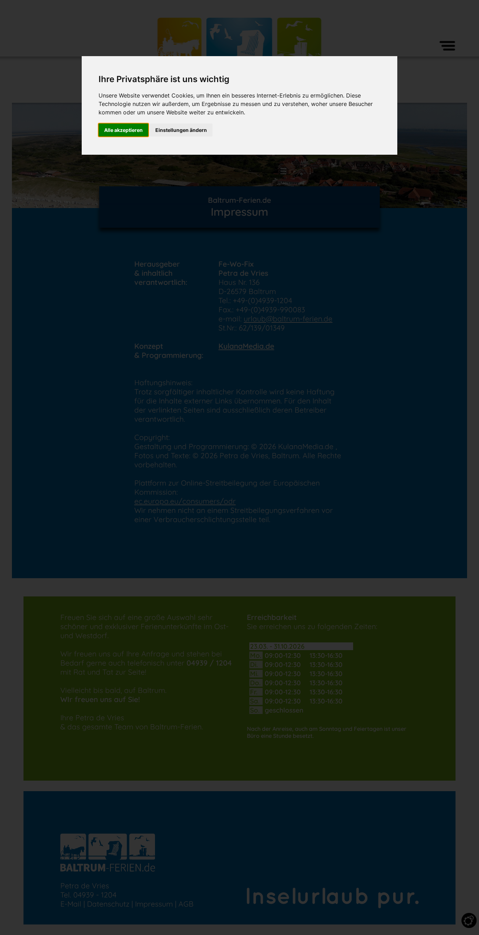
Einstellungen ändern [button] (181, 130)
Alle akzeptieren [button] (123, 130)
